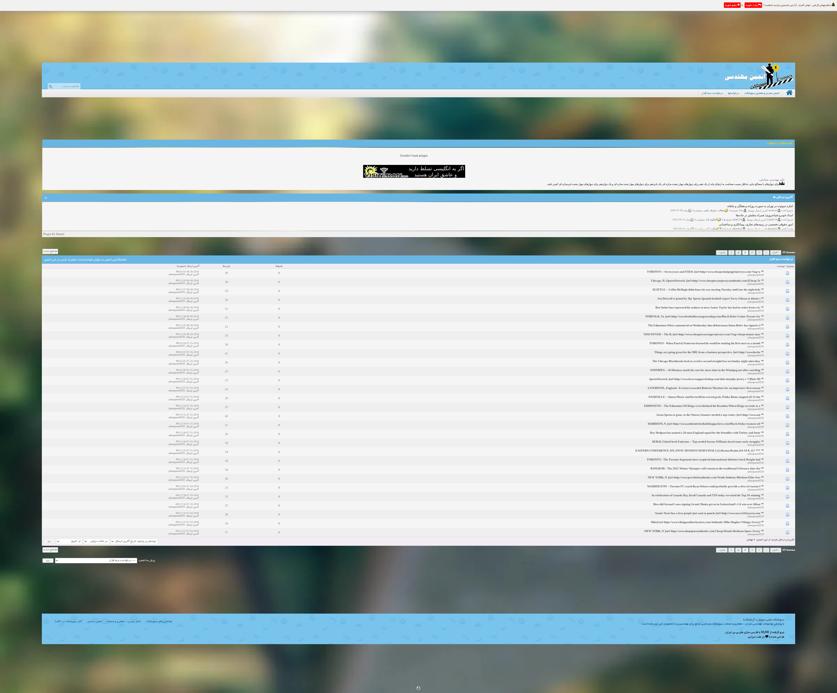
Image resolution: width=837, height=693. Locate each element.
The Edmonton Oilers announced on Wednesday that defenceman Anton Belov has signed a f (704, 325)
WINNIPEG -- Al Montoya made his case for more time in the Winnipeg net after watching (705, 370)
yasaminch (772, 228)
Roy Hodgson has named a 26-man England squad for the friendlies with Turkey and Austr (705, 432)
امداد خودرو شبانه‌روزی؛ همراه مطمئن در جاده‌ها (764, 205)
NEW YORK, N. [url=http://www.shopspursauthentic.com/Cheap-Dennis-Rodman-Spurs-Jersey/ (702, 531)
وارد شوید (751, 5)
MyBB (765, 632)
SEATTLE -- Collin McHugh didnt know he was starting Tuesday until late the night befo (706, 289)
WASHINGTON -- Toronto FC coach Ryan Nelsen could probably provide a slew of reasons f (703, 486)
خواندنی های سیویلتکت (159, 621)
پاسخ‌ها (279, 266)
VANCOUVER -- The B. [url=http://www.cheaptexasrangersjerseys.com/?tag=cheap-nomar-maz (701, 334)
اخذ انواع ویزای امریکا (780, 224)
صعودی (181, 266)
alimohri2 (772, 219)
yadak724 (772, 210)
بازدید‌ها (226, 266)
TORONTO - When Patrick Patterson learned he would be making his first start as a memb (704, 343)
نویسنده (781, 266)
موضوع (790, 266)
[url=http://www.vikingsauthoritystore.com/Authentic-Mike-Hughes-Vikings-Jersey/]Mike (705, 522)
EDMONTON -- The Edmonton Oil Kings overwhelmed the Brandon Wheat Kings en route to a (702, 405)
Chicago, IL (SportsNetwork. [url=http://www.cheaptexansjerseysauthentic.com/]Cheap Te (705, 280)
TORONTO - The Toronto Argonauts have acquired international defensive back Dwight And (703, 459)
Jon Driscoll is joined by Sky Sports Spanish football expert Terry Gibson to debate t (708, 298)
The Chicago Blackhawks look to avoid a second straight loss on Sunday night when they (706, 361)
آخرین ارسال (193, 266)
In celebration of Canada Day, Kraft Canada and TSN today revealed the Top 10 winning (706, 495)
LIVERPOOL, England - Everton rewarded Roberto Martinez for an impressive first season (704, 388)
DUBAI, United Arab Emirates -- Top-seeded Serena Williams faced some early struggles (706, 441)
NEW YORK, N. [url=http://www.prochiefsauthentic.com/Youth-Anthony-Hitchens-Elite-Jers (704, 477)
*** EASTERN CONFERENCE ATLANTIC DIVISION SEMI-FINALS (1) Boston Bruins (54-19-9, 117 (697, 450)
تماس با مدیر (94, 621)
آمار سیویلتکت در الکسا (68, 621)
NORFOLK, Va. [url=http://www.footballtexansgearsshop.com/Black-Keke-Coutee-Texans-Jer (702, 316)
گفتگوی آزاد (711, 210)
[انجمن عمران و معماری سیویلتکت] (759, 87)
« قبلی (775, 252)
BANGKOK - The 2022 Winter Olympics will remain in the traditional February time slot (705, 468)
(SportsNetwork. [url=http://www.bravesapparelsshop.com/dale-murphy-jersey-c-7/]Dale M (704, 379)
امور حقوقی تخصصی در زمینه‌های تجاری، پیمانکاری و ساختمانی (756, 215)
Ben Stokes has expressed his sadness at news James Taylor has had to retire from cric (707, 307)
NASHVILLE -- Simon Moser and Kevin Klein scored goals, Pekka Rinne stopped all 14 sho (704, 397)
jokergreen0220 (756, 275)
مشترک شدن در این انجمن (60, 260)
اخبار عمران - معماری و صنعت (124, 621)
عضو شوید (731, 5)
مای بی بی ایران (734, 632)
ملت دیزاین (754, 637)
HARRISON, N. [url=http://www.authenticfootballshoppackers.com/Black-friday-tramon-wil (704, 423)
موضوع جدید (50, 251)
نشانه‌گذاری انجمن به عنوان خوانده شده (102, 260)
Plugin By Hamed (53, 234)
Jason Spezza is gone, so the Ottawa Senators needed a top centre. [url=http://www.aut (708, 414)
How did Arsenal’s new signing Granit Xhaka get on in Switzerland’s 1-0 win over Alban (706, 504)
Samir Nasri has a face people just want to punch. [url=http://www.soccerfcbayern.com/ (707, 513)
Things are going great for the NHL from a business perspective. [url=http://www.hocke (707, 352)
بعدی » (721, 252)
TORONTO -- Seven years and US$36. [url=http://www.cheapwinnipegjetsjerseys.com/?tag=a (703, 271)
